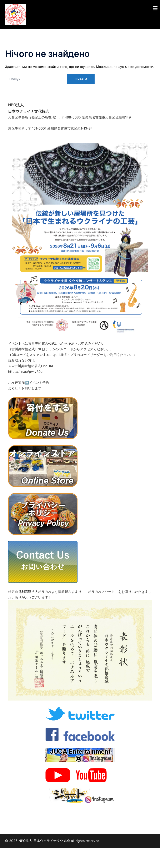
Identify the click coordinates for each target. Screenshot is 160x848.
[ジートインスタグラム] (80, 795)
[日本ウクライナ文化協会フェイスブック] (80, 734)
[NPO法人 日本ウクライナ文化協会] (15, 14)
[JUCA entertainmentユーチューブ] (80, 775)
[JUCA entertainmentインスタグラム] (80, 754)
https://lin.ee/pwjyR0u (25, 371)
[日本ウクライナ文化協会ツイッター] (80, 713)
